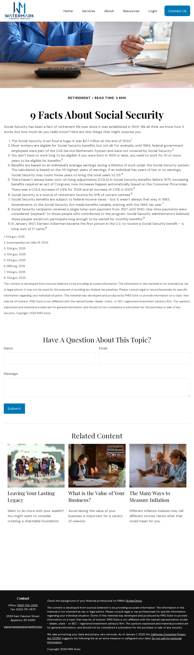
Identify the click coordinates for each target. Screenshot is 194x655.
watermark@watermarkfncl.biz (23, 626)
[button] (68, 11)
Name (8, 348)
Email (103, 348)
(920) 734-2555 (27, 605)
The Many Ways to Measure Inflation (149, 496)
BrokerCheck (134, 600)
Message (11, 373)
